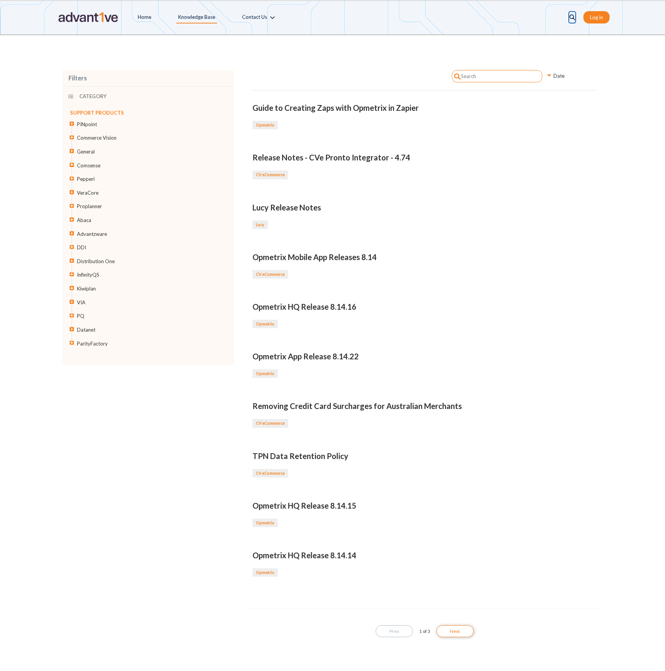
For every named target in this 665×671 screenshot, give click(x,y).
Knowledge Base (196, 17)
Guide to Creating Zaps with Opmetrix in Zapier (335, 107)
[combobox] (497, 76)
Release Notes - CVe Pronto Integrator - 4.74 (331, 157)
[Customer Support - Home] (87, 17)
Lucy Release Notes (286, 207)
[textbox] (497, 76)
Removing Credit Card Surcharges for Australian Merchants (357, 406)
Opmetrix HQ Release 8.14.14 (304, 555)
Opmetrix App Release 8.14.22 (305, 356)
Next (455, 631)
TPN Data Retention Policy (300, 456)
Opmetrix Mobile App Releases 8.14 (314, 257)
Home (144, 17)
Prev (394, 631)
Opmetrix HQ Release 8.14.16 (304, 306)
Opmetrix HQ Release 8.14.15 (304, 505)
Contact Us (254, 17)
